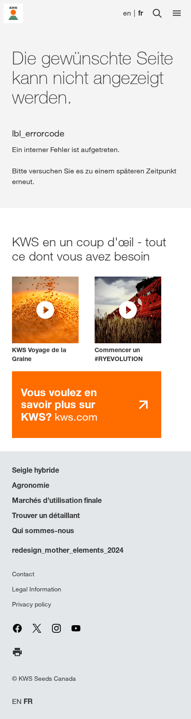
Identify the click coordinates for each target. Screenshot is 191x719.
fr (140, 13)
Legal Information (36, 589)
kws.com (59, 404)
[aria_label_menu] (176, 13)
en (127, 13)
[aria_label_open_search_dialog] (157, 13)
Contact (23, 574)
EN (17, 701)
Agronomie (30, 485)
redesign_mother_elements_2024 (67, 550)
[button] (45, 320)
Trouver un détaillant (46, 515)
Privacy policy (31, 604)
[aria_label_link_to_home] (13, 12)
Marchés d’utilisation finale (57, 500)
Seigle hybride (35, 470)
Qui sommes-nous (43, 530)
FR (28, 701)
